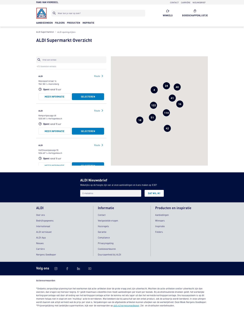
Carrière (40, 248)
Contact (101, 214)
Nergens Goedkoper (46, 254)
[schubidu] (67, 268)
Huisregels (103, 226)
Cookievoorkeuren (107, 248)
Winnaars (160, 220)
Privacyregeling (106, 243)
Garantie (102, 231)
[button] (153, 105)
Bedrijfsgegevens (45, 220)
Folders (159, 231)
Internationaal (43, 226)
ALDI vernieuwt (44, 231)
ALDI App (41, 237)
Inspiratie (160, 226)
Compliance (104, 237)
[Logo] (41, 13)
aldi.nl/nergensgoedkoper (126, 305)
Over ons (40, 214)
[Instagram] (56, 268)
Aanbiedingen (162, 214)
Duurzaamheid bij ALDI (109, 254)
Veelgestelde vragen (108, 220)
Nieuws (40, 243)
